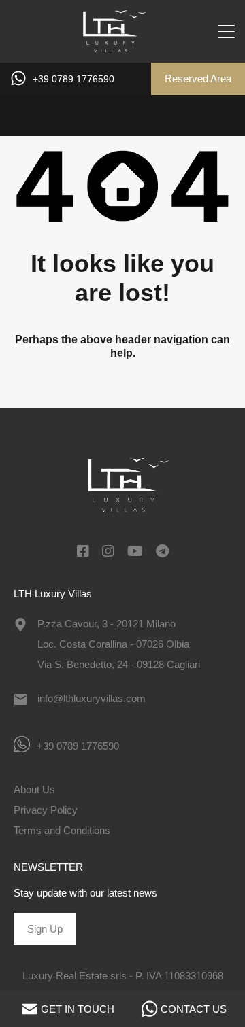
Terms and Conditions (62, 830)
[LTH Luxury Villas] (122, 46)
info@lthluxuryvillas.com (91, 698)
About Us (34, 789)
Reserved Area (198, 78)
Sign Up (45, 929)
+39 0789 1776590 (73, 78)
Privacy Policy (46, 810)
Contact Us (194, 1009)
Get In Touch (77, 1009)
